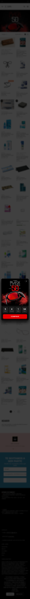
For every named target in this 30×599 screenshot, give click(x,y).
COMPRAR (15, 316)
